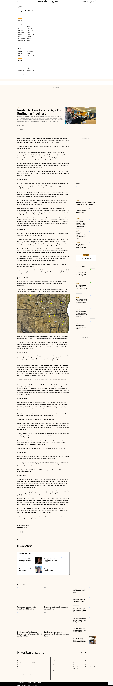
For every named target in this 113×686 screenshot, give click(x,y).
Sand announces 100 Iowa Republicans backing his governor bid (25, 560)
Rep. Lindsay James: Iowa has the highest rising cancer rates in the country (81, 314)
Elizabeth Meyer (20, 125)
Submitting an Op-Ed (90, 666)
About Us (75, 662)
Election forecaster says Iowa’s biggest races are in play (81, 212)
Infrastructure (30, 34)
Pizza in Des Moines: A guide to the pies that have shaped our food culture (79, 640)
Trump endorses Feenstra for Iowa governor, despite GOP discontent (51, 560)
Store (78, 83)
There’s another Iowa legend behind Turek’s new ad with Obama (81, 300)
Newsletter (72, 83)
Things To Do (30, 55)
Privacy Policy (41, 682)
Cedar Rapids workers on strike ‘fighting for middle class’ (81, 274)
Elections (20, 30)
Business (20, 22)
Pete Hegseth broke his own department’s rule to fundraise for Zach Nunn (81, 235)
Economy (20, 28)
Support (29, 682)
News (28, 53)
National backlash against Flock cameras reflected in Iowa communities (79, 610)
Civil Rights (21, 24)
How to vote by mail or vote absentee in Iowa (79, 600)
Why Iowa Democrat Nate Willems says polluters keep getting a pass (81, 287)
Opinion (40, 83)
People (20, 55)
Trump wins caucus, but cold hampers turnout (51, 569)
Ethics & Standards (21, 682)
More (75, 658)
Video (65, 83)
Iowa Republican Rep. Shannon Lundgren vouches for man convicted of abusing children (81, 223)
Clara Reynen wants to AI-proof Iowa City (25, 569)
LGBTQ (29, 36)
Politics (29, 38)
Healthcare (21, 32)
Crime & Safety (32, 662)
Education (29, 28)
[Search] (33, 6)
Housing (29, 32)
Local (45, 83)
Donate (93, 1)
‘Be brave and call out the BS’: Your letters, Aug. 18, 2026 (81, 246)
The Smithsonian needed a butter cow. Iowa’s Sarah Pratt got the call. (79, 620)
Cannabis (29, 22)
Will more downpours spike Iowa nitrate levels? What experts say (79, 630)
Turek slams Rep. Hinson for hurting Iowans (80, 327)
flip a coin (65, 386)
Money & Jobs (22, 38)
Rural (28, 40)
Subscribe (85, 1)
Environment (30, 30)
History (20, 53)
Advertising (76, 668)
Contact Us (21, 70)
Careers (34, 682)
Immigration (21, 34)
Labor (19, 36)
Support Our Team (89, 664)
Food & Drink (30, 51)
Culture (20, 51)
